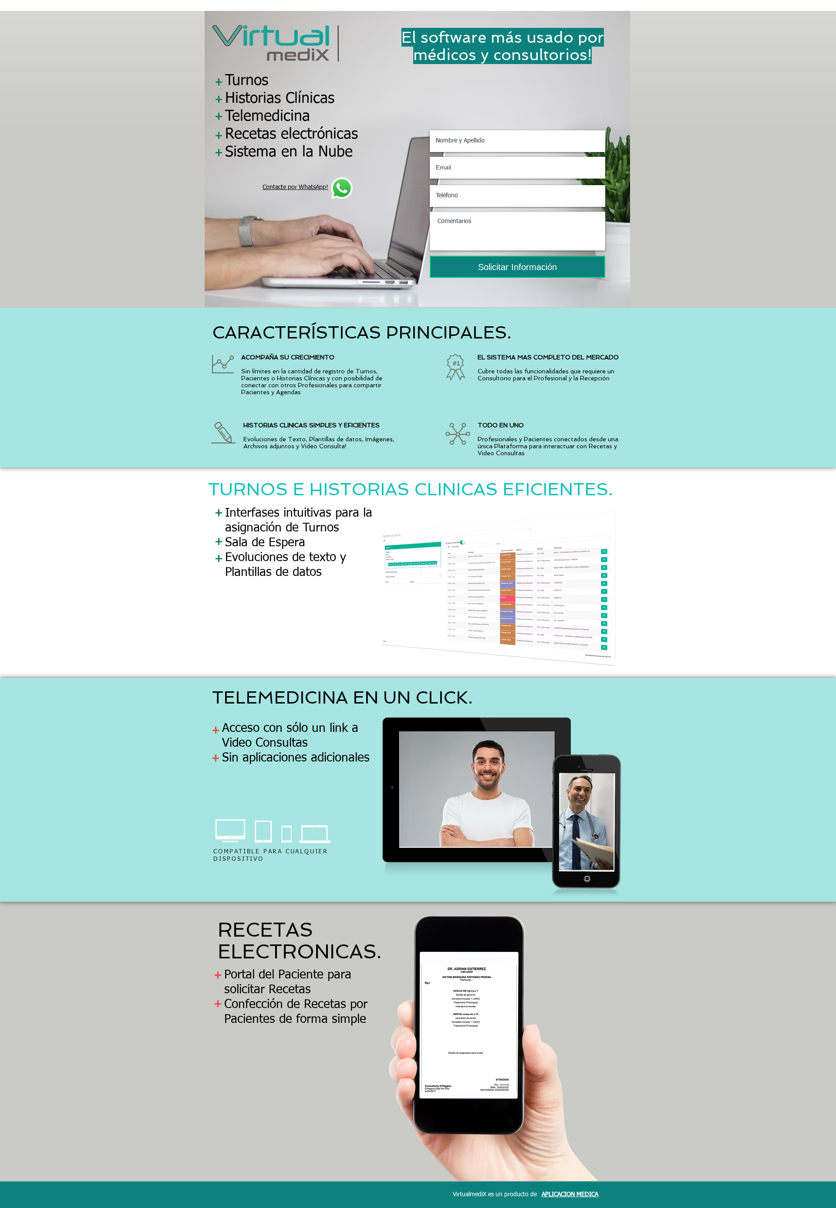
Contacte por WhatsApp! (295, 187)
